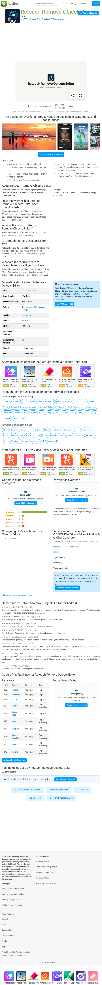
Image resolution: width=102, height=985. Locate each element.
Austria (15, 721)
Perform (59, 401)
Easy (70, 430)
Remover (14, 430)
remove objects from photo (93, 983)
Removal (23, 430)
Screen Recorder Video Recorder (48, 467)
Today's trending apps (59, 790)
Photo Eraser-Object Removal (11, 379)
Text (54, 430)
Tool (31, 430)
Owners (23, 407)
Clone (40, 401)
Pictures (53, 435)
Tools (23, 418)
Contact (5, 919)
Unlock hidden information (25, 503)
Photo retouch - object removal (81, 983)
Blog (3, 947)
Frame (5, 407)
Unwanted (7, 418)
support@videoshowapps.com (65, 547)
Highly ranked (27, 315)
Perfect (62, 430)
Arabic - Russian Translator (12, 905)
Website (56, 552)
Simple (61, 435)
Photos (33, 413)
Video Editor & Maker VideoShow (11, 467)
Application (33, 407)
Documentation (7, 930)
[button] (76, 557)
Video (59, 407)
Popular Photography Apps (61, 798)
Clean (87, 413)
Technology (49, 401)
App (72, 413)
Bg (83, 401)
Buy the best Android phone (46, 883)
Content (15, 441)
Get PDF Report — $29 (65, 304)
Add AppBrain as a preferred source (18, 595)
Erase (80, 413)
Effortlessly (25, 441)
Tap (95, 413)
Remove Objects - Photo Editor (69, 983)
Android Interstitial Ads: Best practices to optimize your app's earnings (16, 953)
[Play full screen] (80, 95)
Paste (32, 401)
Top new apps (35, 798)
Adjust (34, 441)
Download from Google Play (52, 154)
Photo (75, 407)
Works (67, 401)
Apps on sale (82, 790)
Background (7, 413)
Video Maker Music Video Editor (29, 467)
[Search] (57, 4)
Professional (52, 441)
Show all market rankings (15, 760)
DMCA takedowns (8, 935)
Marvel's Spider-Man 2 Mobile (13, 894)
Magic (46, 430)
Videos (64, 413)
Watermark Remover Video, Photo (67, 379)
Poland (15, 690)
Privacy (4, 924)
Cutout (24, 401)
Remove (43, 407)
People (67, 407)
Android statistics (42, 861)
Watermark (92, 407)
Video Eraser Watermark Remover (85, 379)
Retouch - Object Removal (48, 379)
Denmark (16, 744)
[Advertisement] (51, 42)
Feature (91, 401)
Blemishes (80, 435)
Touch (21, 435)
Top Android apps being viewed (13, 888)
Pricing (73, 4)
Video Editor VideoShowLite (67, 467)
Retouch (51, 407)
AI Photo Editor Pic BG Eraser (85, 467)
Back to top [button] (96, 963)
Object (5, 430)
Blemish (37, 435)
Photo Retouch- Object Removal (29, 379)
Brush (42, 441)
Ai (82, 407)
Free (39, 430)
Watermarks (87, 430)
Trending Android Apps (44, 872)
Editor (57, 413)
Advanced (6, 401)
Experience (90, 435)
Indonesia (16, 695)
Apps (65, 4)
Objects (17, 413)
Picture (5, 435)
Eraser (25, 413)
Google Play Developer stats (46, 867)
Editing (44, 435)
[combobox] (44, 3)
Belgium (15, 729)
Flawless (6, 441)
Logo (77, 430)
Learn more (59, 300)
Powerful (16, 401)
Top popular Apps (42, 878)
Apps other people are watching (27, 790)
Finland (15, 752)
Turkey (15, 699)
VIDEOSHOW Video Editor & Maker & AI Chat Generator (51, 450)
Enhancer (14, 407)
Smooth (75, 401)
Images (41, 413)
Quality (15, 418)
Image (49, 413)
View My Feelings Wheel (11, 900)
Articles (5, 941)
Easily (28, 435)
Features (69, 435)
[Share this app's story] (72, 95)
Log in (96, 4)
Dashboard (84, 4)
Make (13, 435)
